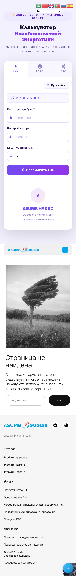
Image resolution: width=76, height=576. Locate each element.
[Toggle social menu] (68, 568)
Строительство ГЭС (16, 489)
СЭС (64, 71)
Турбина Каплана (14, 471)
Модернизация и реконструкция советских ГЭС (34, 504)
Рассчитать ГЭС (40, 170)
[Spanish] (70, 5)
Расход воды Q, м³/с (21, 109)
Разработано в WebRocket (20, 562)
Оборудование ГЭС (16, 497)
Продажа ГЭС (12, 519)
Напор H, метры (18, 128)
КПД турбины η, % (20, 147)
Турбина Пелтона (14, 464)
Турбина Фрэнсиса (15, 457)
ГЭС (16, 70)
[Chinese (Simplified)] (45, 5)
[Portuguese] (57, 5)
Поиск (59, 400)
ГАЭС (40, 71)
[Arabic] (39, 5)
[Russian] (64, 5)
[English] (51, 5)
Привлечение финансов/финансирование (29, 511)
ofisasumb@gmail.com (17, 435)
